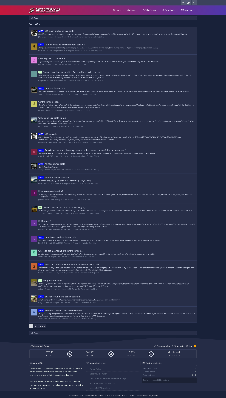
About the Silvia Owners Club (102, 383)
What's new (150, 10)
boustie (41, 64)
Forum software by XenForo (87, 396)
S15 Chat (82, 64)
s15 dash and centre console (56, 30)
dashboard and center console (57, 237)
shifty (40, 257)
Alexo (40, 319)
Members (188, 10)
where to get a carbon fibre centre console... (60, 250)
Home (118, 10)
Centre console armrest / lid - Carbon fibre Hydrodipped (70, 72)
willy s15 (41, 142)
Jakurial (41, 110)
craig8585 (42, 80)
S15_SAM (42, 213)
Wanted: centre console (54, 177)
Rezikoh (41, 50)
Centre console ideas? (49, 101)
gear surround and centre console (59, 296)
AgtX (40, 156)
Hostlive (132, 396)
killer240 (41, 229)
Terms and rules (163, 346)
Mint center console (52, 163)
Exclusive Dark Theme (40, 346)
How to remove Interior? (50, 191)
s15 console (48, 133)
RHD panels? (44, 221)
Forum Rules (95, 369)
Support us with (108, 378)
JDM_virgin (42, 37)
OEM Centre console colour (52, 117)
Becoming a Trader (98, 373)
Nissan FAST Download (100, 388)
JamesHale (42, 199)
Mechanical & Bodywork (87, 229)
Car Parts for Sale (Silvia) (94, 37)
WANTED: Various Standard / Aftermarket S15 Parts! (69, 264)
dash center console (52, 88)
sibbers (41, 94)
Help (190, 346)
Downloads (170, 10)
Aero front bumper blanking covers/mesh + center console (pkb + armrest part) (82, 150)
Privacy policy (179, 346)
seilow (40, 289)
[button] (123, 10)
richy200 (41, 303)
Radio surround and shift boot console (62, 44)
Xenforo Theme (147, 396)
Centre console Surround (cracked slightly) (62, 207)
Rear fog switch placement (52, 58)
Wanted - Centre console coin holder (60, 310)
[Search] (194, 2)
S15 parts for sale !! (50, 280)
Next (41, 326)
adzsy (40, 170)
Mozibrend (174, 352)
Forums (133, 10)
